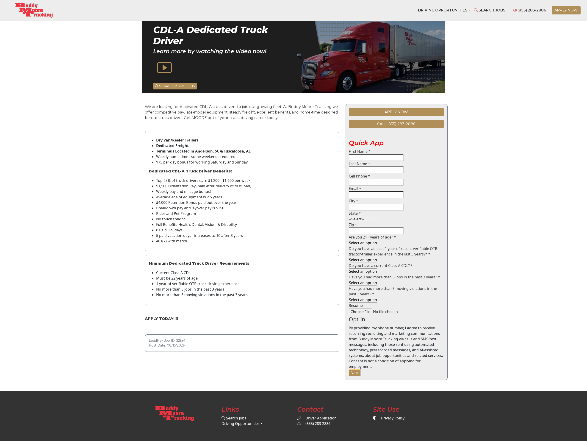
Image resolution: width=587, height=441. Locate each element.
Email (355, 188)
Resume (356, 305)
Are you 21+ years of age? (372, 237)
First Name (360, 151)
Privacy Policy (392, 418)
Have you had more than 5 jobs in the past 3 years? (394, 277)
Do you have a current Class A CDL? (381, 265)
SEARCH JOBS (492, 10)
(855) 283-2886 (531, 10)
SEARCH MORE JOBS (176, 86)
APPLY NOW (566, 10)
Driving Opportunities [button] (443, 10)
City (353, 200)
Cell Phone (359, 176)
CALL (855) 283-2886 (396, 124)
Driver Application (321, 418)
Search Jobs (235, 418)
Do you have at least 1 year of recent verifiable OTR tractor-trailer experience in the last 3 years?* (393, 251)
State (355, 213)
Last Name (359, 163)
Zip (353, 224)
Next (355, 372)
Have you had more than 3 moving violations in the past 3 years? (393, 291)
